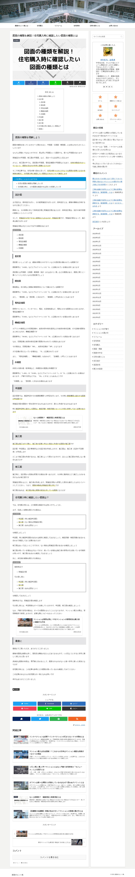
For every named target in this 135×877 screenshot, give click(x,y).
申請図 (41, 117)
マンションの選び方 (101, 333)
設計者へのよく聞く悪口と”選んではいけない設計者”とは (107, 141)
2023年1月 (96, 242)
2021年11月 (96, 297)
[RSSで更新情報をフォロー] (77, 719)
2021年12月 (96, 293)
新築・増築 (98, 349)
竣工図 (41, 123)
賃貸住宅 (97, 365)
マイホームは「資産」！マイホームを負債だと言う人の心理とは (107, 148)
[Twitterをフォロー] (40, 719)
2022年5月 (96, 273)
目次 (46, 92)
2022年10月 (96, 253)
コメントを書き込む (49, 857)
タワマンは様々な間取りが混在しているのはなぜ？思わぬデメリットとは (107, 134)
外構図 (43, 114)
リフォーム (98, 337)
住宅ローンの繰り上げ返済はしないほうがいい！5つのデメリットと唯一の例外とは (107, 157)
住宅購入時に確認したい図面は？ (50, 126)
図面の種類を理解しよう (47, 96)
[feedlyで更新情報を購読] (59, 719)
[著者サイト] (21, 719)
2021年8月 (96, 309)
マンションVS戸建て (101, 329)
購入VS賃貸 (98, 369)
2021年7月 (96, 313)
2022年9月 (96, 257)
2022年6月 (96, 269)
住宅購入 (17, 689)
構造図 (43, 105)
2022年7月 (96, 265)
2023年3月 (96, 238)
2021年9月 (96, 305)
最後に (41, 129)
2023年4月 (96, 234)
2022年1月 (96, 289)
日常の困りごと (99, 357)
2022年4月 (96, 277)
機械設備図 (44, 111)
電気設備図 (44, 108)
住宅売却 (97, 341)
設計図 (41, 99)
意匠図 (43, 102)
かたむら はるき (108, 60)
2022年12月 (96, 246)
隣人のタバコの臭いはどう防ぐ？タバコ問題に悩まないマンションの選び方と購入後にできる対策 (107, 182)
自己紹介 (95, 222)
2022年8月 (96, 261)
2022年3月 (96, 281)
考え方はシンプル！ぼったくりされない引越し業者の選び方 (107, 165)
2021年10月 (96, 301)
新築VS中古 (98, 353)
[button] (121, 36)
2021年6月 (96, 317)
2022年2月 (96, 285)
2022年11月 (96, 250)
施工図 (41, 120)
